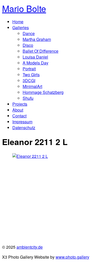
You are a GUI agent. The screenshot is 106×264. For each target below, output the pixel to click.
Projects (19, 104)
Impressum (22, 122)
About (17, 110)
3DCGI (29, 80)
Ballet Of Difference (40, 51)
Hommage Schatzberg (43, 92)
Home (17, 22)
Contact (19, 116)
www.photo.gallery (72, 257)
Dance (29, 33)
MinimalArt (32, 86)
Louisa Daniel (35, 57)
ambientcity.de (29, 247)
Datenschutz (23, 127)
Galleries (20, 27)
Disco (28, 45)
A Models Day (35, 63)
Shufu (28, 98)
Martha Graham (37, 39)
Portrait (29, 69)
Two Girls (31, 75)
